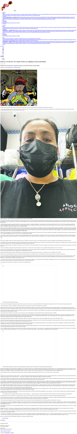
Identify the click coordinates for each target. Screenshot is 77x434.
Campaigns (4, 16)
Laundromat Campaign (6, 32)
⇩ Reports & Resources (36, 15)
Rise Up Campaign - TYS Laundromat (17, 18)
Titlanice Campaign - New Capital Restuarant (66, 30)
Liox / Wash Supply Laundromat (50, 18)
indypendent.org (9, 67)
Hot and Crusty (35, 17)
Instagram (5, 430)
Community (4, 20)
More (3, 37)
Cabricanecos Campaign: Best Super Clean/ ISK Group (65, 18)
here (17, 302)
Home (4, 58)
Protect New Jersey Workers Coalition (52, 14)
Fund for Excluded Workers (32, 14)
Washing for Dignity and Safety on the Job (26, 17)
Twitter (1, 430)
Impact (4, 13)
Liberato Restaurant (59, 17)
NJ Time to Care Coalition (41, 14)
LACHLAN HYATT (16, 67)
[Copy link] (3, 48)
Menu (15, 10)
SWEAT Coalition (25, 14)
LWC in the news (5, 418)
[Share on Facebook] (3, 52)
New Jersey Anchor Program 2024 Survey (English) (11, 22)
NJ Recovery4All (62, 14)
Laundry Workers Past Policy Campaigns (17, 15)
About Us (4, 12)
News (3, 33)
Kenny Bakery (71, 31)
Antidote (12, 432)
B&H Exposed (8, 18)
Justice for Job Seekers (28, 15)
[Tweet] (3, 51)
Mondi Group (43, 18)
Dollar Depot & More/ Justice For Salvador (43, 32)
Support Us (4, 23)
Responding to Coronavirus (14, 32)
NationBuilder (7, 432)
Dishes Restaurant (53, 17)
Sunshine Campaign (27, 18)
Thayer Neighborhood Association (44, 17)
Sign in (4, 44)
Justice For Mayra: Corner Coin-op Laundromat (28, 32)
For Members (5, 21)
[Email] (3, 49)
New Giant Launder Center (35, 18)
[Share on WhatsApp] (3, 54)
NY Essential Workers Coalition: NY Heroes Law (13, 14)
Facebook (8, 430)
